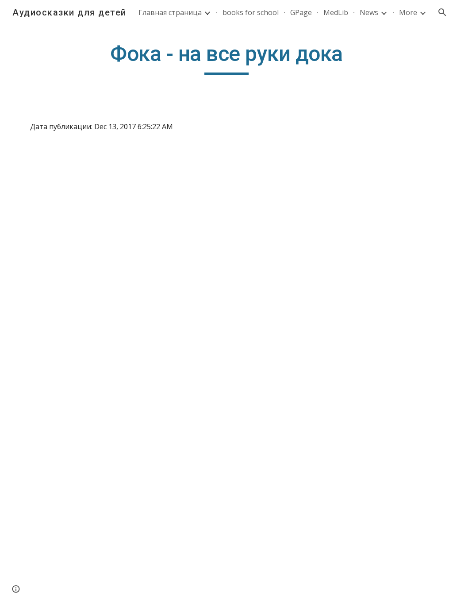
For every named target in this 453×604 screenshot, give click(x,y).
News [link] (369, 12)
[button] (442, 12)
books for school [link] (251, 12)
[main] (226, 58)
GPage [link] (301, 12)
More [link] (408, 12)
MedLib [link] (335, 12)
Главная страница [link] (170, 12)
